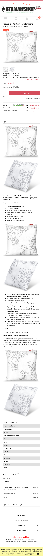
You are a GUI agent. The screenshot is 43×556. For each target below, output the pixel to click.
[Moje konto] (27, 18)
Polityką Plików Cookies (8, 551)
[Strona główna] (21, 9)
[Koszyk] (37, 18)
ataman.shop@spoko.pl (29, 542)
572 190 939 (23, 547)
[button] (5, 18)
